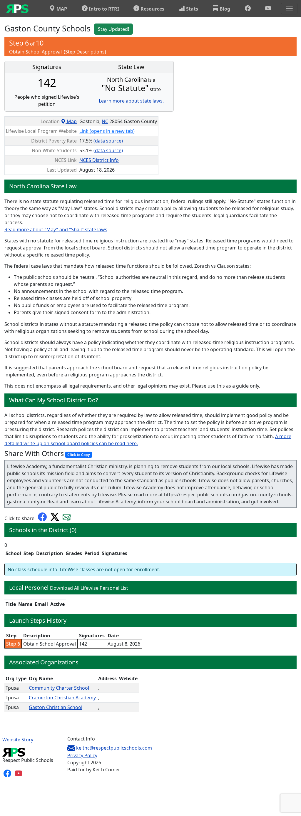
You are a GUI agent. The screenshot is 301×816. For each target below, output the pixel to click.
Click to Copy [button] (78, 454)
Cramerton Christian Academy (62, 697)
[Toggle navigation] (289, 8)
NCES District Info (99, 160)
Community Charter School (59, 688)
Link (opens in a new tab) (107, 131)
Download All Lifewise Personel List (89, 588)
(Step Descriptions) (85, 51)
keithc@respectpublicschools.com (114, 748)
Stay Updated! (113, 29)
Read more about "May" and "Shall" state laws (55, 229)
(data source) (108, 141)
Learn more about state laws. (131, 101)
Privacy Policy (82, 755)
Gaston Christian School (55, 707)
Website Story (17, 739)
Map (71, 121)
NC (105, 121)
